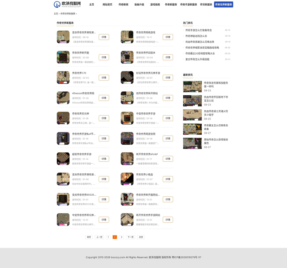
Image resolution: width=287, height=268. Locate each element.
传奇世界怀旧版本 (145, 52)
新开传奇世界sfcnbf (147, 154)
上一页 (99, 237)
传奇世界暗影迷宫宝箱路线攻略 (202, 47)
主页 (91, 4)
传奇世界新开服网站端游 (148, 194)
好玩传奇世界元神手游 (148, 72)
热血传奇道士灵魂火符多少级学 (216, 113)
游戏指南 (155, 4)
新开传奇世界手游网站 (148, 215)
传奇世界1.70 (79, 72)
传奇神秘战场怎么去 (196, 35)
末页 (141, 237)
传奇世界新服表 (223, 4)
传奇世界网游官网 (145, 133)
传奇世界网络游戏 (145, 32)
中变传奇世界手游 (145, 113)
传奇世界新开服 (80, 52)
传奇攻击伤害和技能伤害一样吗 (216, 84)
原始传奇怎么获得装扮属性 (216, 141)
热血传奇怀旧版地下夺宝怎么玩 (216, 99)
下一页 (130, 237)
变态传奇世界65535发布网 (84, 194)
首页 (89, 237)
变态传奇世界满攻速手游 (84, 32)
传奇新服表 (171, 4)
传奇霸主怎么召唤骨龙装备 (216, 127)
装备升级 (139, 4)
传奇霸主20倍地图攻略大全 (200, 53)
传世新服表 (206, 4)
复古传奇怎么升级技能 (197, 59)
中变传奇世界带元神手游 (84, 215)
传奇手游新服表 (188, 4)
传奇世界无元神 (80, 113)
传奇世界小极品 (144, 174)
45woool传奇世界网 (83, 93)
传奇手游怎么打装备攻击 (199, 30)
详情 (103, 37)
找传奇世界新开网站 (147, 93)
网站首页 (107, 4)
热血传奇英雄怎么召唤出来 (200, 41)
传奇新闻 (123, 4)
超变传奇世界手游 (81, 154)
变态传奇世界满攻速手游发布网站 (84, 174)
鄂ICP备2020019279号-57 (186, 257)
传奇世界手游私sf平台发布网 (84, 133)
